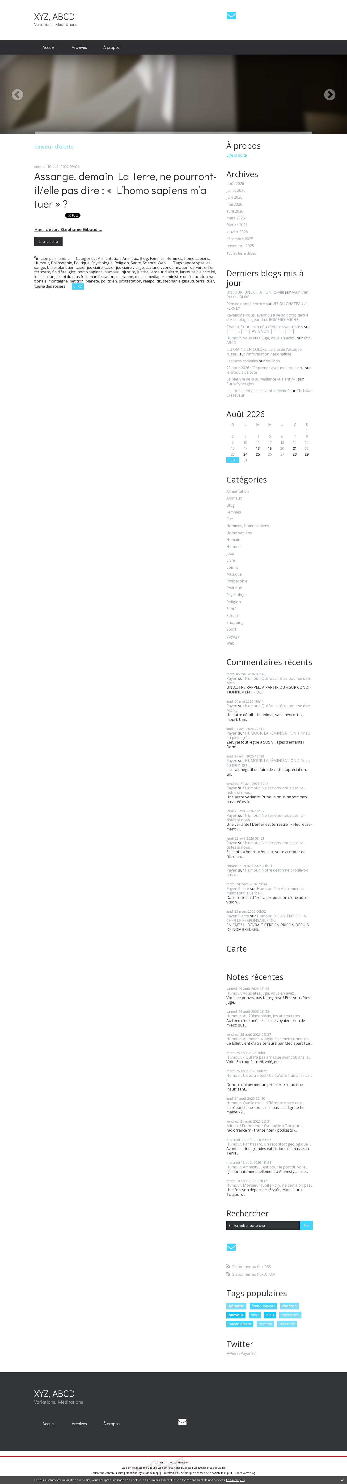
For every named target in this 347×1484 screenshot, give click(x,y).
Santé (136, 262)
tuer (210, 281)
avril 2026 (234, 211)
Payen (231, 678)
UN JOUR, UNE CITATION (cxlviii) (255, 292)
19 (270, 448)
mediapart (157, 276)
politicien (109, 281)
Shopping (235, 622)
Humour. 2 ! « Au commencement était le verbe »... (266, 891)
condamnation (175, 267)
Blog (144, 258)
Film (229, 519)
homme (265, 1323)
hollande (287, 1323)
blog (252, 1473)
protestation (130, 281)
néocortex (290, 1314)
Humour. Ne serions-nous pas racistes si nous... (265, 790)
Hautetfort (184, 1462)
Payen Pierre (237, 888)
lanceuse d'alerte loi (197, 271)
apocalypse (194, 262)
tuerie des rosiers (49, 286)
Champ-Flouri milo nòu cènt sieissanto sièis (264, 326)
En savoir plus (235, 1480)
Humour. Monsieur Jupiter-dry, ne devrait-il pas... (269, 1185)
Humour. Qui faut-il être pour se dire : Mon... (269, 680)
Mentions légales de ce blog (142, 1473)
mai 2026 (234, 204)
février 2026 (237, 225)
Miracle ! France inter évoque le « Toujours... (265, 1125)
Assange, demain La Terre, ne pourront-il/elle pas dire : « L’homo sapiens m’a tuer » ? (125, 189)
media (140, 276)
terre (200, 281)
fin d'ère (59, 271)
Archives (79, 47)
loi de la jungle (47, 276)
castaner (153, 267)
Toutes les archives (241, 254)
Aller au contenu (16, 4)
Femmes (157, 258)
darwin (196, 267)
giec (72, 271)
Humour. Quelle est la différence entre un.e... (265, 1102)
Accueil (48, 47)
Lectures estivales (242, 361)
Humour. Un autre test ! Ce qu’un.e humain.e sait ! (269, 1077)
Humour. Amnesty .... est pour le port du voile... (267, 1167)
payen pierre (240, 1323)
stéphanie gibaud (178, 281)
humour (111, 271)
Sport (231, 629)
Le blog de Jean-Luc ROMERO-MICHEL (266, 319)
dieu (270, 1314)
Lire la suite (48, 241)
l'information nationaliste (268, 354)
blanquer (66, 267)
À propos (111, 47)
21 (294, 448)
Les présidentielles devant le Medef (257, 390)
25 (258, 454)
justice (142, 271)
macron (289, 1306)
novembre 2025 (240, 246)
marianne (124, 276)
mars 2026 (235, 218)
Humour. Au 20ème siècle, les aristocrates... (264, 1015)
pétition (77, 281)
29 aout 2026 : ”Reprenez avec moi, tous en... (265, 367)
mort (255, 1314)
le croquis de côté (241, 372)
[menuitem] (48, 47)
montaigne (58, 281)
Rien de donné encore (245, 303)
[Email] (231, 15)
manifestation (101, 276)
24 (245, 454)
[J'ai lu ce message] (342, 1480)
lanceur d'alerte (164, 271)
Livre (230, 560)
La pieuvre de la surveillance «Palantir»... (261, 379)
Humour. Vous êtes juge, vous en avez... (261, 338)
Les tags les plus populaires (209, 1467)
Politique (81, 262)
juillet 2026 (235, 190)
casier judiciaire (89, 267)
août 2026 (235, 183)
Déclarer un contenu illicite (107, 1473)
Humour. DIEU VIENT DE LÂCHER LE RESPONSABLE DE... (266, 918)
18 (258, 448)
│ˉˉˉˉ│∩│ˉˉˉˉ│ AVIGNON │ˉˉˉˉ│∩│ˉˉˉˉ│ (260, 331)
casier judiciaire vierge (124, 267)
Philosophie (61, 262)
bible (51, 267)
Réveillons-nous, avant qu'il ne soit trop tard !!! (267, 315)
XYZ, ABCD (54, 16)
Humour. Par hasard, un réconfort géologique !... (269, 1144)
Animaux (130, 258)
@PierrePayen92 (241, 1353)
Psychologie (102, 262)
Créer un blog (165, 1462)
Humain (233, 540)
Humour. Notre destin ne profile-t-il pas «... (267, 872)
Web (162, 262)
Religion (121, 262)
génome (236, 1306)
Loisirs (232, 567)
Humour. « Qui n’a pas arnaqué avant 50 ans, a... (268, 1057)
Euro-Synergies (240, 383)
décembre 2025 (239, 239)
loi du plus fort (75, 276)
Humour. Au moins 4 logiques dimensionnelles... (268, 1038)
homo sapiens (89, 271)
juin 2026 (234, 197)
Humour (41, 262)
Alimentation (109, 258)
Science (149, 262)
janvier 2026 (237, 232)
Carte (236, 948)
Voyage (233, 636)
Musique (234, 574)
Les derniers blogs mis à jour (138, 1467)
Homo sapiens (239, 533)
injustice (128, 271)
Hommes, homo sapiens (187, 258)
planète (92, 281)
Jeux (230, 553)
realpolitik (152, 281)
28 (295, 454)
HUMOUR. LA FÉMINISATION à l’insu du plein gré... (268, 735)
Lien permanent (54, 258)
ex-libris (273, 361)
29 (307, 454)
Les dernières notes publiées (174, 1467)
